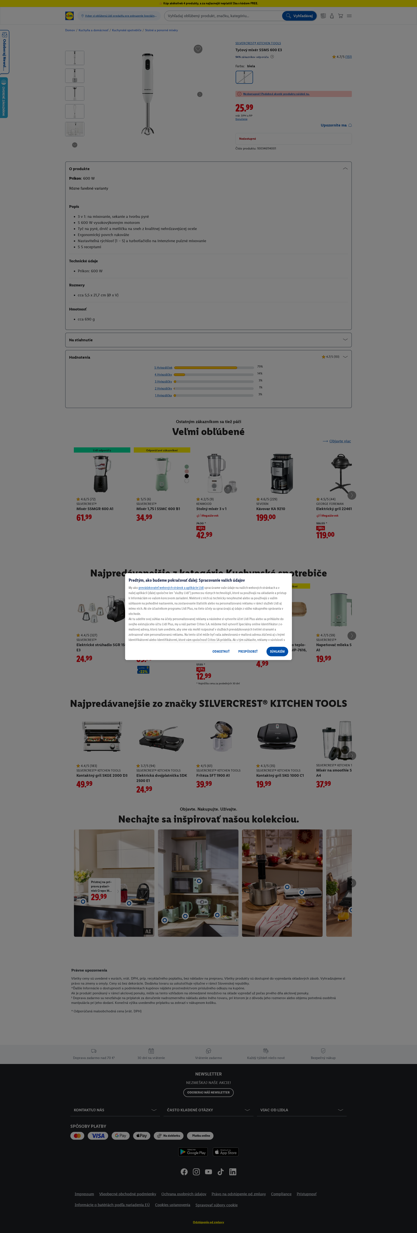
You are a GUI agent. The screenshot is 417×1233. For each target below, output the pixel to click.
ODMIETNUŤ (221, 651)
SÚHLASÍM (277, 651)
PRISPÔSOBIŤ (248, 651)
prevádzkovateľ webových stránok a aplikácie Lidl (171, 588)
